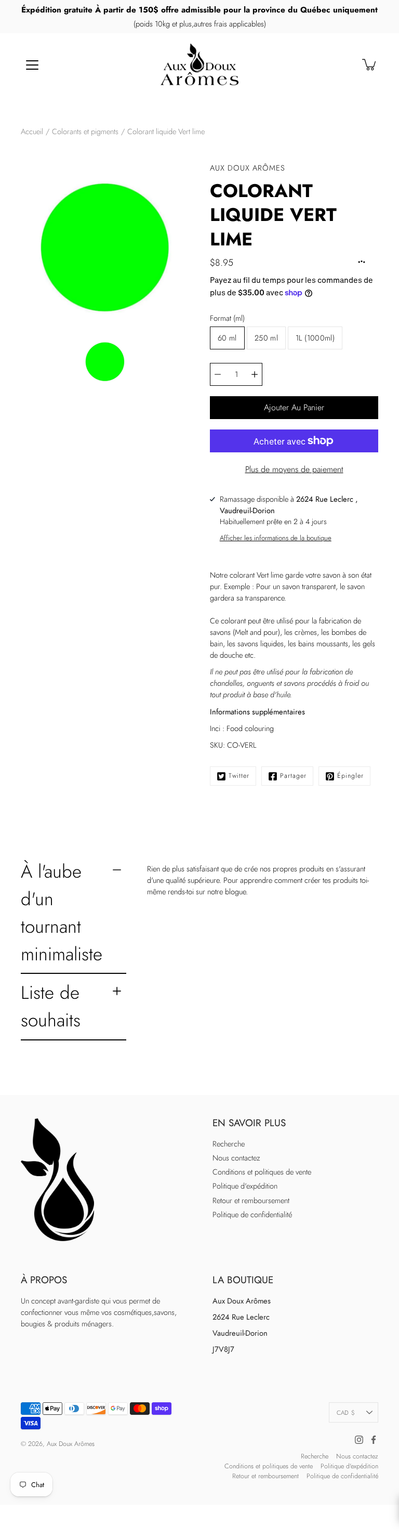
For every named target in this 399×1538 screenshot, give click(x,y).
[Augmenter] (254, 374)
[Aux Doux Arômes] (199, 64)
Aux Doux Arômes (71, 1444)
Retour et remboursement (250, 1200)
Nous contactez (236, 1158)
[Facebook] (373, 1440)
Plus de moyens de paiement (294, 469)
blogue (235, 891)
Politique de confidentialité (252, 1214)
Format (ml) (227, 318)
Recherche (228, 1144)
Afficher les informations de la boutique (275, 538)
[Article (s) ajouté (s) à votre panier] (370, 64)
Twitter (239, 775)
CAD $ (346, 1412)
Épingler (350, 775)
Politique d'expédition (244, 1186)
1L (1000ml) (315, 338)
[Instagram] (359, 1440)
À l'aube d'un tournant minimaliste (61, 912)
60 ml (227, 338)
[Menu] (32, 65)
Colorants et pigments (85, 131)
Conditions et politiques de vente (261, 1172)
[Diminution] (217, 374)
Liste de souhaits (51, 1006)
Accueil (32, 131)
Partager (293, 775)
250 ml (266, 338)
